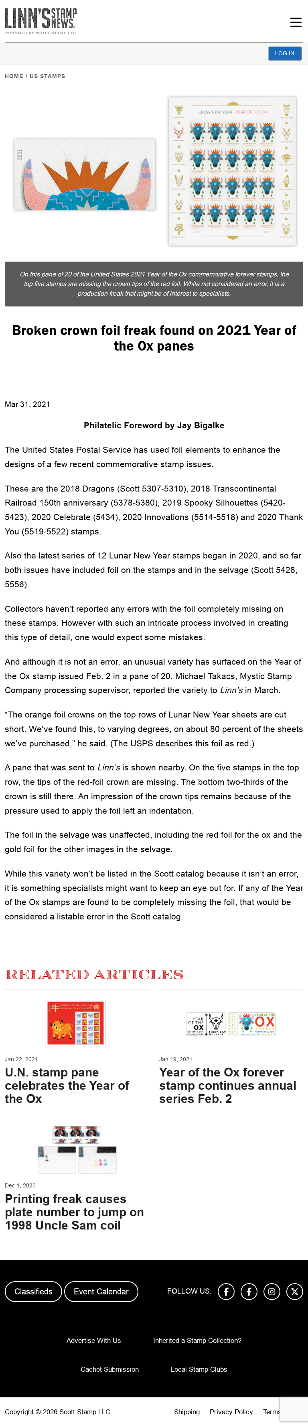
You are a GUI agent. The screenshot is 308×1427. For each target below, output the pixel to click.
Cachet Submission (110, 1369)
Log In (284, 53)
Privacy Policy (231, 1412)
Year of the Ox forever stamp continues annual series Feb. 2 (227, 1085)
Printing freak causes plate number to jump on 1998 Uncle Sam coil (74, 1212)
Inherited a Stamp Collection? (197, 1340)
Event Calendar (101, 1291)
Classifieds (33, 1291)
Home (14, 76)
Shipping (187, 1412)
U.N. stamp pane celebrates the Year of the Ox (67, 1085)
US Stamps (47, 76)
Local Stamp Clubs (199, 1369)
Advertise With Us (94, 1340)
